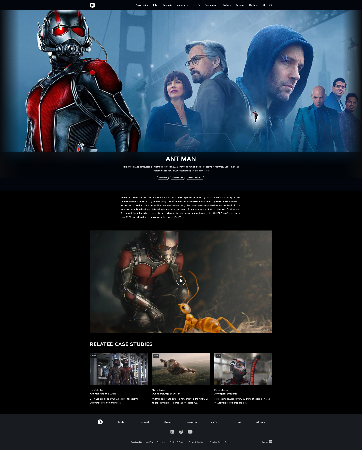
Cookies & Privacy (177, 442)
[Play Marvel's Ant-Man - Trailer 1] (181, 282)
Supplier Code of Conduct (220, 442)
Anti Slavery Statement (155, 442)
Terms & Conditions (197, 442)
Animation (163, 178)
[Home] (100, 421)
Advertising (142, 5)
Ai (199, 5)
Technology (211, 5)
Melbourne (260, 422)
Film (155, 5)
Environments (177, 178)
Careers (240, 5)
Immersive (182, 5)
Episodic (167, 5)
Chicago (168, 422)
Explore (226, 5)
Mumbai (237, 422)
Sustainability (136, 442)
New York (214, 422)
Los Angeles (191, 422)
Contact (253, 5)
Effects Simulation (195, 178)
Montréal (145, 422)
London (121, 422)
